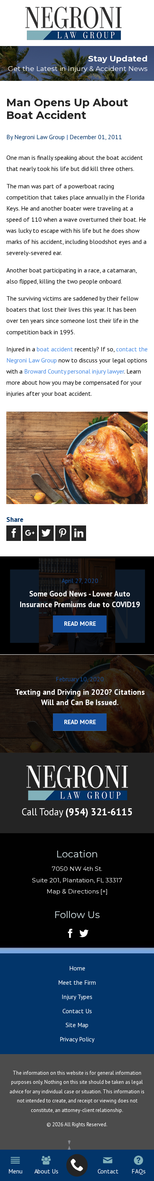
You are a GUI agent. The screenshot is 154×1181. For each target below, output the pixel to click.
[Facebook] (70, 933)
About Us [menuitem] (46, 1171)
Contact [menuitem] (108, 1171)
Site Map (77, 1025)
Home (77, 968)
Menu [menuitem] (15, 1171)
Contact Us (77, 1011)
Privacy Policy (77, 1039)
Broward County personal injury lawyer (74, 371)
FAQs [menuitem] (138, 1171)
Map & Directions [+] (77, 891)
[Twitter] (83, 933)
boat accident (55, 349)
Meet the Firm (77, 982)
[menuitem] (77, 1165)
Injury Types (77, 997)
